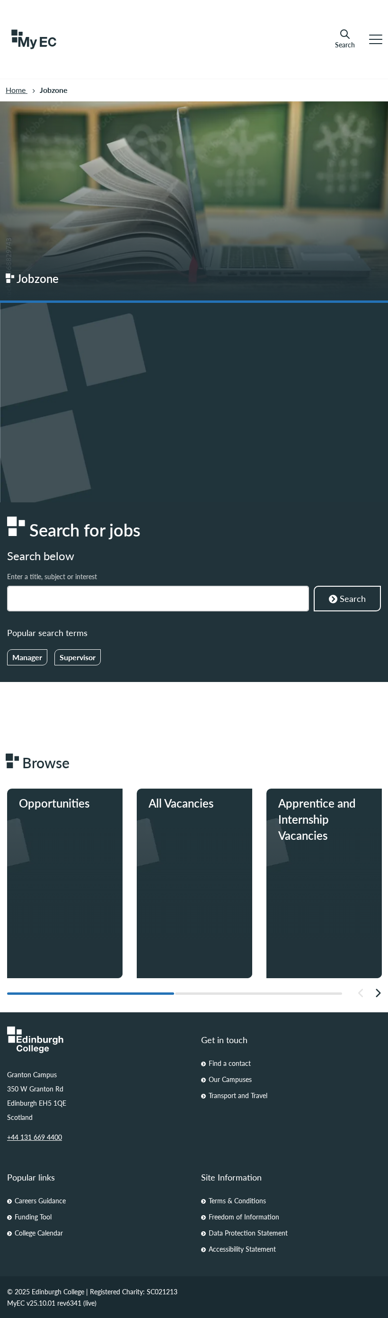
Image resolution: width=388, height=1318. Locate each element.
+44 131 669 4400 (34, 1137)
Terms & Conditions (237, 1200)
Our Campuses (230, 1079)
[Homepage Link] (97, 1040)
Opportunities (57, 834)
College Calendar (39, 1232)
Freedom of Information (244, 1216)
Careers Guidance (40, 1200)
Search (345, 44)
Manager (27, 657)
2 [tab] (258, 993)
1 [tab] (90, 993)
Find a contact (230, 1063)
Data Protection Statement (248, 1232)
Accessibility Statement (242, 1249)
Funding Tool (33, 1216)
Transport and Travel (238, 1095)
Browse (176, 834)
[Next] (378, 993)
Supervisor (78, 657)
